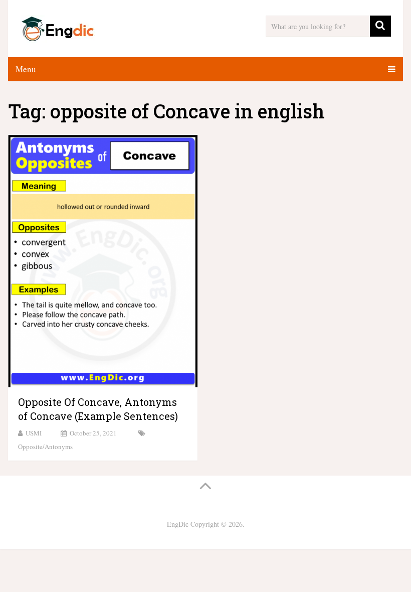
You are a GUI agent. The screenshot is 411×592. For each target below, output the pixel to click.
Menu (26, 69)
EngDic (177, 524)
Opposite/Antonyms (45, 446)
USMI (34, 432)
